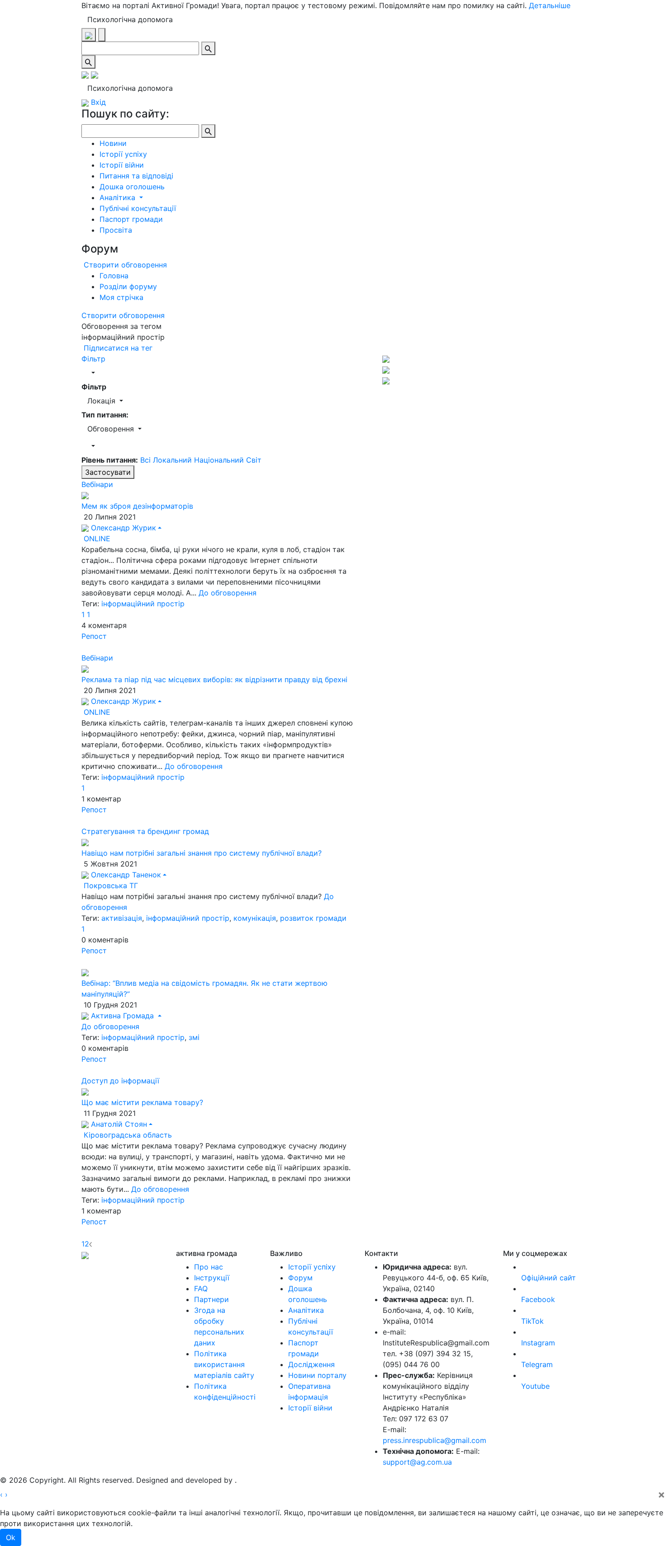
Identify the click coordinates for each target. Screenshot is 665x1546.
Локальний (173, 459)
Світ (253, 459)
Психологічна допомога (130, 19)
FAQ (201, 1288)
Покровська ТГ (109, 885)
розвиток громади (313, 918)
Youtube (535, 1386)
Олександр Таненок (125, 874)
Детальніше (549, 5)
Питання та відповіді (136, 175)
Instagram (538, 1342)
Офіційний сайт (548, 1277)
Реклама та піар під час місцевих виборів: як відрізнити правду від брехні (214, 679)
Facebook (538, 1299)
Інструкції (211, 1277)
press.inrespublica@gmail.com (434, 1440)
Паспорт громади (131, 219)
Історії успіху (123, 154)
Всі (145, 459)
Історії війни (122, 164)
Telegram (537, 1364)
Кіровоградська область (126, 1134)
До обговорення (227, 592)
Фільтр (93, 358)
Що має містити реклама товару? (142, 1102)
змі (194, 1037)
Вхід (97, 102)
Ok (10, 1537)
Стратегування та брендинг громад (145, 831)
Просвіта (116, 229)
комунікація (254, 918)
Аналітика (119, 197)
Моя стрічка (121, 297)
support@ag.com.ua (417, 1461)
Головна (114, 275)
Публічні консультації (138, 208)
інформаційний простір (143, 603)
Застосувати (108, 472)
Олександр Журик (122, 527)
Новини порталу (317, 1375)
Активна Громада (122, 1015)
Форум (300, 1277)
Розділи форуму (128, 286)
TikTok (532, 1321)
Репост (94, 636)
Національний (220, 459)
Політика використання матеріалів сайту (224, 1364)
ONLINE (95, 538)
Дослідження (311, 1364)
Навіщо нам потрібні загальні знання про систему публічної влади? (201, 852)
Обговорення (111, 428)
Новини (113, 143)
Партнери (211, 1299)
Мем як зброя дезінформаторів (137, 506)
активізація (121, 918)
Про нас (208, 1266)
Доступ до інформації (120, 1080)
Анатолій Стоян (118, 1124)
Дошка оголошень (132, 186)
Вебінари (97, 484)
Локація (102, 400)
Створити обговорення (124, 264)
